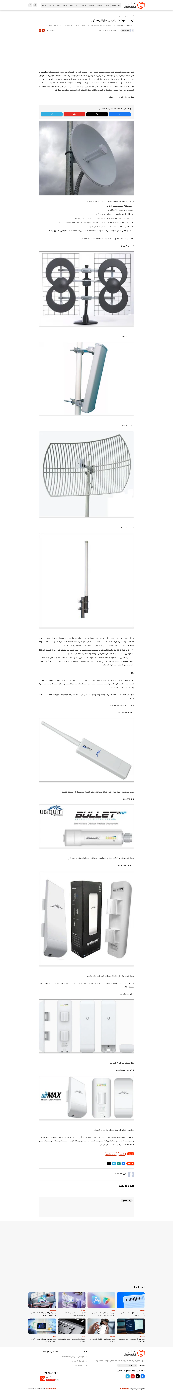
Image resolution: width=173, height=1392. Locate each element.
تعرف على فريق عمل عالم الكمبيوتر (73, 1356)
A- (40, 30)
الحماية (84, 5)
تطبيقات (113, 1310)
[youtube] (74, 114)
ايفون (58, 5)
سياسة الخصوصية (78, 1365)
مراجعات (51, 5)
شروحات (119, 15)
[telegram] (52, 114)
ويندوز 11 (99, 5)
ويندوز (107, 5)
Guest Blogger (125, 30)
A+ (43, 30)
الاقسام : (142, 1365)
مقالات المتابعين (110, 1154)
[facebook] (120, 114)
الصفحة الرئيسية (129, 15)
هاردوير (44, 5)
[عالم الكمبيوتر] (134, 5)
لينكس (77, 5)
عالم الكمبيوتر (124, 1388)
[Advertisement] (86, 54)
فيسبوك (92, 5)
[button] (123, 1163)
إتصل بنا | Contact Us (77, 1361)
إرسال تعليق (127, 1200)
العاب (71, 5)
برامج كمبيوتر (116, 5)
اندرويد (65, 5)
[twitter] (97, 114)
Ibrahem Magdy (51, 1388)
